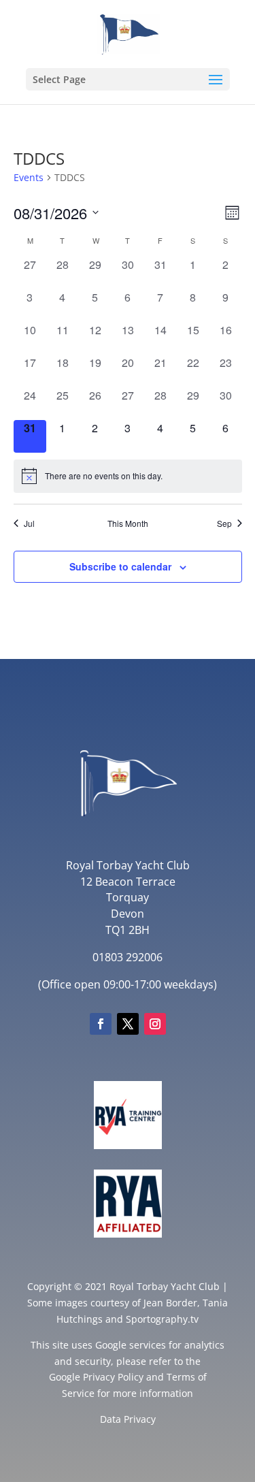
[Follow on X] (128, 1024)
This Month (127, 523)
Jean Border (170, 1302)
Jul (29, 523)
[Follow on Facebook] (101, 1024)
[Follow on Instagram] (155, 1024)
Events (29, 177)
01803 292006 (127, 957)
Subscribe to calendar (120, 566)
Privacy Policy (113, 1376)
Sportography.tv (162, 1318)
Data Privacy (128, 1419)
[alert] (128, 476)
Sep (224, 523)
